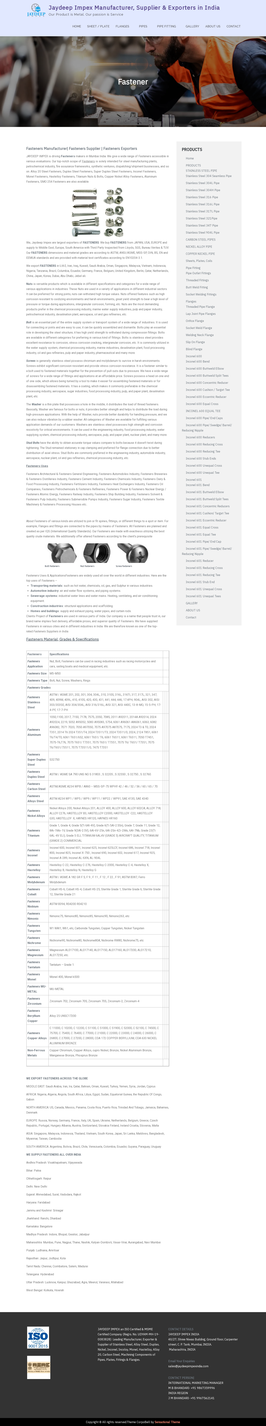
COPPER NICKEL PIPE (200, 254)
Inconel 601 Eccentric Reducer (206, 520)
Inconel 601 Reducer (200, 561)
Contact (191, 617)
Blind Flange (194, 349)
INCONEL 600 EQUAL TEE (203, 411)
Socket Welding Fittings (201, 294)
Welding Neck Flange (200, 335)
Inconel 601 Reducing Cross (204, 568)
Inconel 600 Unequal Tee (202, 472)
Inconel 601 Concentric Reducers (208, 506)
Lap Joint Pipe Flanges (201, 314)
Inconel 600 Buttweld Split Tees (207, 375)
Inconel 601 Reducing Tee (203, 575)
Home (190, 158)
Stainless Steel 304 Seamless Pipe (209, 176)
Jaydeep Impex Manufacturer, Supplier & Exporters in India (134, 7)
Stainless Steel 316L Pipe (202, 204)
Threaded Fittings (197, 280)
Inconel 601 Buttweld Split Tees (207, 499)
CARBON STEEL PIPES (201, 239)
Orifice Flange (195, 321)
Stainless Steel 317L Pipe (202, 211)
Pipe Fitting (193, 268)
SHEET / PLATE (98, 26)
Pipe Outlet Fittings (199, 273)
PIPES (143, 26)
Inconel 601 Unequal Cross (204, 589)
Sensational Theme (167, 1422)
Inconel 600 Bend (198, 361)
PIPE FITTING (166, 26)
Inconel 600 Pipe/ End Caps (204, 418)
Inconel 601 (194, 479)
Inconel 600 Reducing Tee (203, 451)
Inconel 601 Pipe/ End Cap (203, 541)
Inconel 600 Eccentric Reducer (206, 397)
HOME (76, 26)
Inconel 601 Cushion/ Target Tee (207, 513)
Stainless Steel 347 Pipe (202, 225)
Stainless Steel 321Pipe (201, 218)
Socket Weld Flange (199, 328)
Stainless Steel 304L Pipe (202, 183)
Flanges (191, 301)
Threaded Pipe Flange (200, 306)
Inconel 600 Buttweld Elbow (205, 368)
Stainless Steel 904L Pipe (202, 232)
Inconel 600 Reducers (200, 437)
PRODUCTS (193, 165)
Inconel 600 (194, 356)
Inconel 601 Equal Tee (201, 534)
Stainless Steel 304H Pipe (203, 190)
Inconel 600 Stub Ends (201, 458)
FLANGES (122, 26)
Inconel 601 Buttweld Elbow (205, 492)
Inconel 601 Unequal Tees (203, 596)
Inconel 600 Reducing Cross (204, 444)
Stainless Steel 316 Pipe (202, 197)
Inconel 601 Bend (198, 485)
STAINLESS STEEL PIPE (201, 170)
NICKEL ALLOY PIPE (199, 246)
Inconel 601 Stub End (200, 582)
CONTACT (234, 26)
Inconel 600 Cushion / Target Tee (208, 390)
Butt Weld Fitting (197, 287)
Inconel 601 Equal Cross (202, 527)
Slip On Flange (195, 342)
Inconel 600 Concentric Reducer (207, 382)
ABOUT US (212, 26)
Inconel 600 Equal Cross (202, 404)
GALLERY (192, 26)
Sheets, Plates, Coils (199, 261)
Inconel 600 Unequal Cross (204, 465)
